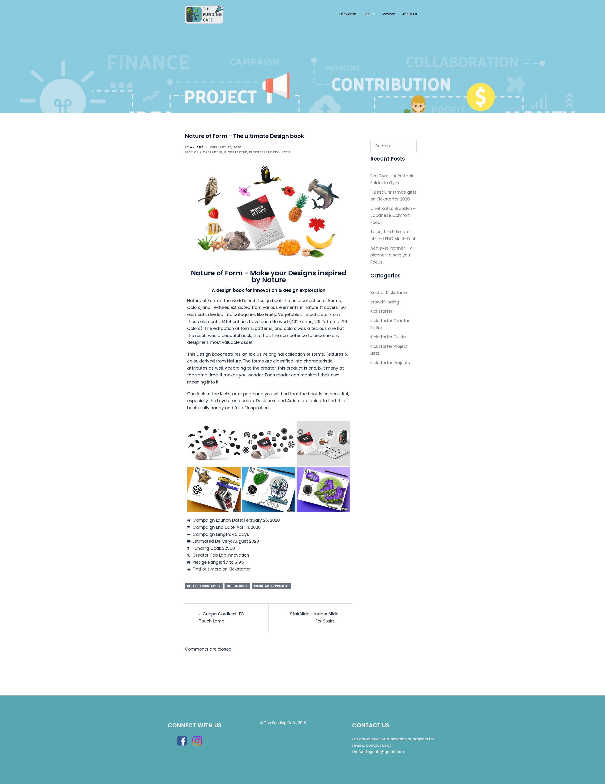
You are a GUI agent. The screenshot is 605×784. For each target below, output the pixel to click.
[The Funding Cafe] (204, 14)
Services (389, 14)
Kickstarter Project (271, 586)
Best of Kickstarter (203, 152)
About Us (409, 14)
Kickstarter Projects (269, 152)
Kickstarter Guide (388, 337)
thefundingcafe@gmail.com (378, 751)
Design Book (237, 586)
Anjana (197, 147)
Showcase (347, 14)
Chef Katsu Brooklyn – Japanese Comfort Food (393, 215)
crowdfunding (384, 302)
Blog (366, 14)
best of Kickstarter (203, 586)
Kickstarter (235, 152)
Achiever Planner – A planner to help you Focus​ (391, 255)
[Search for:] (393, 146)
